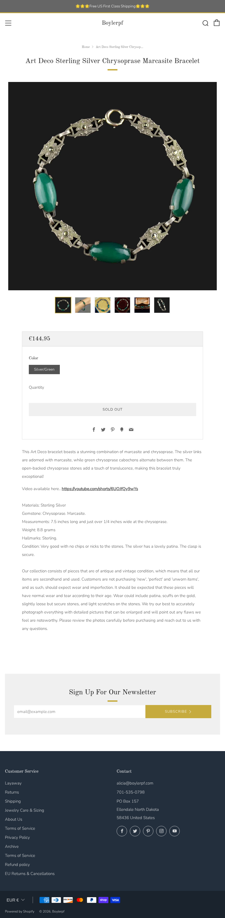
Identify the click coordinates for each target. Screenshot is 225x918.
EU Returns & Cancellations (30, 873)
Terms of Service (20, 828)
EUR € (13, 900)
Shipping (13, 801)
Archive (12, 846)
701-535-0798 (131, 792)
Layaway (13, 783)
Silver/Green (44, 369)
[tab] (63, 305)
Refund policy (17, 864)
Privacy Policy (17, 837)
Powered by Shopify (19, 911)
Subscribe (176, 711)
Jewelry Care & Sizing (24, 810)
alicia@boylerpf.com (135, 783)
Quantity (36, 387)
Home (86, 47)
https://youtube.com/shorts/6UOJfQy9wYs (100, 488)
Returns (12, 792)
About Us (13, 819)
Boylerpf (112, 23)
